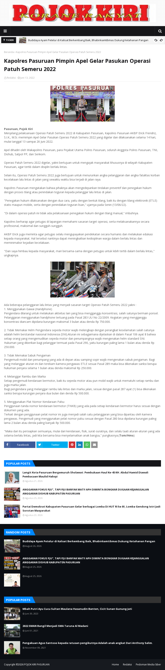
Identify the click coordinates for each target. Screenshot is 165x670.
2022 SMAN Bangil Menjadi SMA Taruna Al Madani (55, 626)
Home (115, 664)
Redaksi (11, 77)
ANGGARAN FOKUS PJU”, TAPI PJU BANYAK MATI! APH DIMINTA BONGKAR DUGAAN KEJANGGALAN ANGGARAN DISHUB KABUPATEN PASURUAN (86, 491)
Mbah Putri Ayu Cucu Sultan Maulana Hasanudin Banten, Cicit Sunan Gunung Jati (77, 609)
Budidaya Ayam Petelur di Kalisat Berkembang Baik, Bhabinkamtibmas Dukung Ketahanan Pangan (88, 40)
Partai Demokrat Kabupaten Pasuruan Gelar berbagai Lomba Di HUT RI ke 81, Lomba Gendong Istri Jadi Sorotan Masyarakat (91, 508)
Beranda (9, 52)
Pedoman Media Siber (148, 664)
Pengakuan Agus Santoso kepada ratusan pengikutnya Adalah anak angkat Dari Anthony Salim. (88, 643)
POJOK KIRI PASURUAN (37, 664)
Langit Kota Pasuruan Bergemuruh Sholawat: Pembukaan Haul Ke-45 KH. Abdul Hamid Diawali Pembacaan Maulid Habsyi (85, 474)
